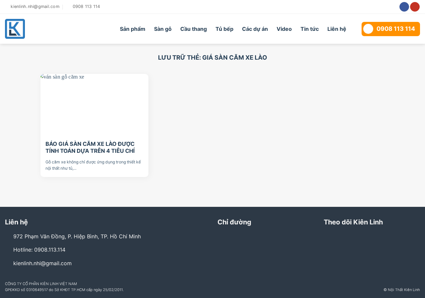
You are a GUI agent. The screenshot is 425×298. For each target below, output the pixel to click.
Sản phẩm (132, 29)
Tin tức (309, 29)
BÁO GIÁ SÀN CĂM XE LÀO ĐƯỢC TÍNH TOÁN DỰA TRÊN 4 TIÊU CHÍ (90, 147)
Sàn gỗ (163, 29)
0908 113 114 (396, 28)
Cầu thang (193, 29)
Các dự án (255, 29)
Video (284, 29)
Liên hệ (336, 29)
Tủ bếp (224, 29)
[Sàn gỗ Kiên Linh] (42, 29)
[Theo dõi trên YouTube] (415, 7)
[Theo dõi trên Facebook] (404, 7)
